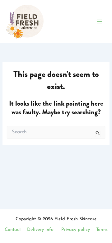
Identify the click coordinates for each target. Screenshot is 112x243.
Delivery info (40, 229)
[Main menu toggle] (99, 21)
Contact (13, 229)
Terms (102, 229)
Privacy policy (75, 229)
